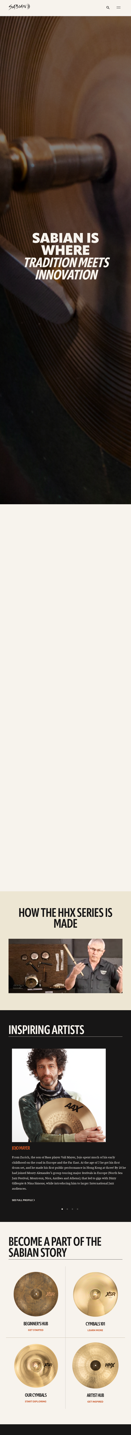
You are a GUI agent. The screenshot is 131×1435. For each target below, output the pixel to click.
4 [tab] (77, 1209)
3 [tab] (72, 1209)
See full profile (22, 1200)
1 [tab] (62, 1209)
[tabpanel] (70, 1128)
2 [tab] (67, 1209)
